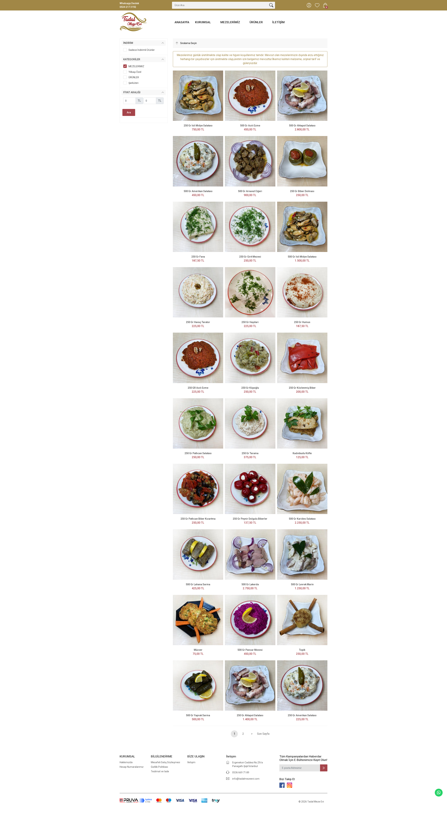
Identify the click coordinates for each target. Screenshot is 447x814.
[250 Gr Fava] (198, 226)
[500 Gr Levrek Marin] (302, 554)
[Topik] (302, 619)
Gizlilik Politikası (159, 766)
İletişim (278, 22)
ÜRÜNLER (256, 22)
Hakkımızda (126, 762)
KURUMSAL (203, 22)
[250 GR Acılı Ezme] (198, 357)
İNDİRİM (128, 43)
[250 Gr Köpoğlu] (250, 357)
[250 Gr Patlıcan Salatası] (198, 423)
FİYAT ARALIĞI (131, 92)
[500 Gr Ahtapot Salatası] (302, 95)
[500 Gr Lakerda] (250, 554)
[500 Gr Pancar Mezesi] (250, 619)
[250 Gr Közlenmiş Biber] (302, 357)
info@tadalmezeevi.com (245, 778)
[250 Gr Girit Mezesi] (250, 226)
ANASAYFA (182, 22)
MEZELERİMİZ (230, 22)
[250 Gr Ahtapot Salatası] (250, 685)
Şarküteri (133, 83)
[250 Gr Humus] (302, 292)
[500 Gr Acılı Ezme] (250, 95)
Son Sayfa (263, 733)
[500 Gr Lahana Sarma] (198, 554)
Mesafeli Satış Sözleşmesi (165, 762)
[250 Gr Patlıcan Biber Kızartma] (198, 488)
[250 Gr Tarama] (250, 423)
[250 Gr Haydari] (250, 292)
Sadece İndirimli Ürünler (142, 50)
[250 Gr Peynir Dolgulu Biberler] (250, 488)
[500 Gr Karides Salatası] (302, 488)
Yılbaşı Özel (135, 72)
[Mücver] (198, 619)
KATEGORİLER (131, 59)
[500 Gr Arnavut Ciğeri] (250, 161)
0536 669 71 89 (240, 772)
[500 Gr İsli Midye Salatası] (302, 226)
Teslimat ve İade (160, 771)
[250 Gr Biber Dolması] (302, 161)
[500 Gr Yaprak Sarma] (198, 685)
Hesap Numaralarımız (132, 766)
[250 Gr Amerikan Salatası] (302, 685)
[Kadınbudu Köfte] (302, 423)
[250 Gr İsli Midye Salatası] (198, 95)
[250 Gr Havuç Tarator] (198, 292)
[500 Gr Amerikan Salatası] (198, 161)
